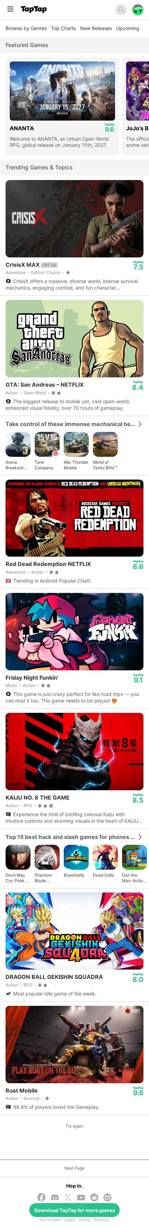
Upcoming (127, 28)
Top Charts (63, 28)
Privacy (101, 1219)
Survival (32, 1098)
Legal (69, 1219)
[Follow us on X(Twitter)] (68, 1198)
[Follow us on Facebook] (41, 1198)
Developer (50, 1219)
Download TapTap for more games (74, 1210)
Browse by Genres (26, 28)
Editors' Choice (45, 272)
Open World (35, 392)
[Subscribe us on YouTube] (81, 1198)
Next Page (74, 1168)
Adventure (16, 272)
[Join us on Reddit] (94, 1198)
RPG (28, 805)
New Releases (96, 28)
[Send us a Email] (107, 1198)
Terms (84, 1219)
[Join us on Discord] (55, 1198)
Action (12, 392)
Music (11, 685)
